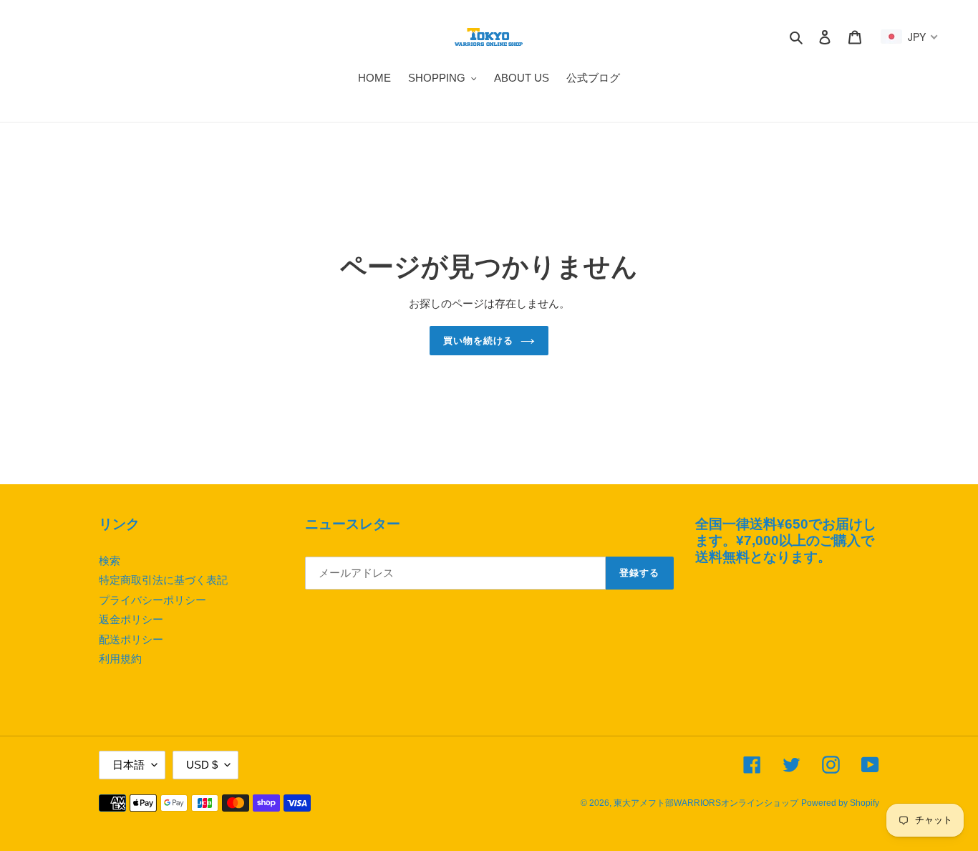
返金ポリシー (131, 619)
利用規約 (120, 659)
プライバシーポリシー (152, 600)
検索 (109, 560)
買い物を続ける (478, 340)
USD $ (202, 765)
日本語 (128, 765)
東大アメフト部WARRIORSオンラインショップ (706, 803)
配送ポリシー (131, 639)
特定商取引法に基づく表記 (163, 580)
